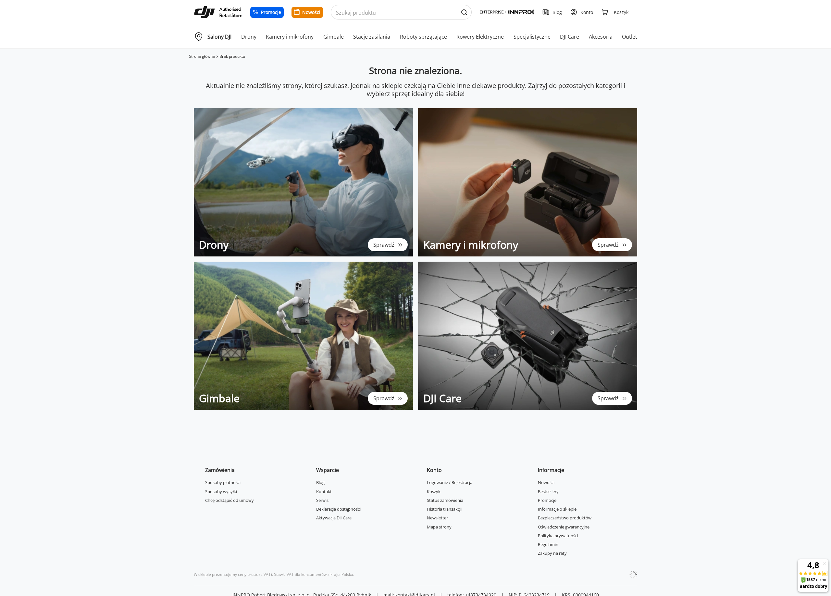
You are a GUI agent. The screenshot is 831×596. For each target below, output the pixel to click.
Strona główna (202, 56)
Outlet (629, 36)
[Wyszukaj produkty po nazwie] (464, 12)
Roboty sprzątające (423, 36)
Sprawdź (383, 244)
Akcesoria (601, 36)
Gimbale (333, 36)
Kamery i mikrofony (290, 36)
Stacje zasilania (371, 36)
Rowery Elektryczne (480, 36)
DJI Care (569, 36)
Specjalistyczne (532, 36)
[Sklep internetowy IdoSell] (633, 574)
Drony (248, 36)
